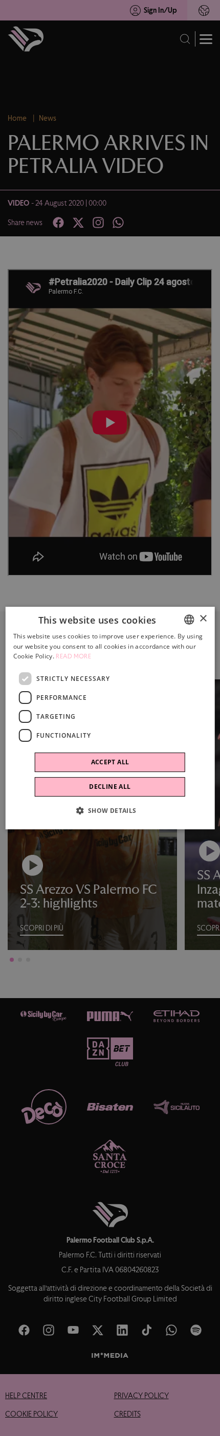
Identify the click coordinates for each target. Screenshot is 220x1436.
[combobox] (189, 619)
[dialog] (110, 718)
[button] (109, 810)
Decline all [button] (109, 786)
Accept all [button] (110, 762)
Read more (73, 657)
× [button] (203, 619)
